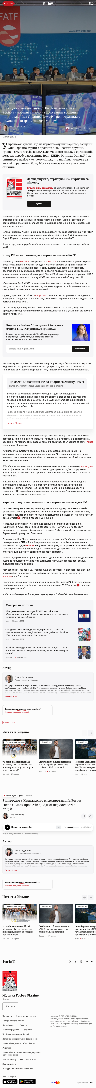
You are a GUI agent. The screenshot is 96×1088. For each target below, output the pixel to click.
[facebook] (75, 961)
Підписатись (80, 349)
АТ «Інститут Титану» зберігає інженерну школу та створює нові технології (17, 766)
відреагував (86, 466)
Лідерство (42, 771)
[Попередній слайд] (84, 897)
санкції (6, 723)
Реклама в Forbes (28, 1059)
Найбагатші (10, 657)
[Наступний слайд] (91, 733)
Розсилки (27, 1030)
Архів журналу (9, 1059)
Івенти (23, 1025)
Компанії (5, 774)
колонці (24, 261)
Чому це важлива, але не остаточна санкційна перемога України (37, 614)
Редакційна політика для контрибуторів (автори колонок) (21, 1053)
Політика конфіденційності (15, 1034)
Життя (77, 774)
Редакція (6, 1048)
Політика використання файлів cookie (20, 1039)
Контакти (7, 1016)
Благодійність (9, 1064)
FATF (13, 723)
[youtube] (92, 961)
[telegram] (87, 961)
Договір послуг (9, 1025)
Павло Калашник (17, 126)
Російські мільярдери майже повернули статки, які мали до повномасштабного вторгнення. (37, 650)
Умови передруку (10, 1030)
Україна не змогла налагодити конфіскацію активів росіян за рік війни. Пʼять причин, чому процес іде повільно (37, 632)
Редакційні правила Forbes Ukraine (18, 1043)
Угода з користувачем (26, 1016)
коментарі (50, 261)
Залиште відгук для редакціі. (17, 712)
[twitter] (70, 961)
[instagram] (81, 961)
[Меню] (91, 3)
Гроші (4, 103)
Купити (39, 204)
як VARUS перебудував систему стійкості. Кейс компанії (55, 765)
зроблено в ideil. (85, 1083)
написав (29, 545)
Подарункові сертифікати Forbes (17, 1068)
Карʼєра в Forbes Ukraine (13, 1021)
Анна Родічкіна (17, 815)
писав (90, 442)
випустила (40, 295)
